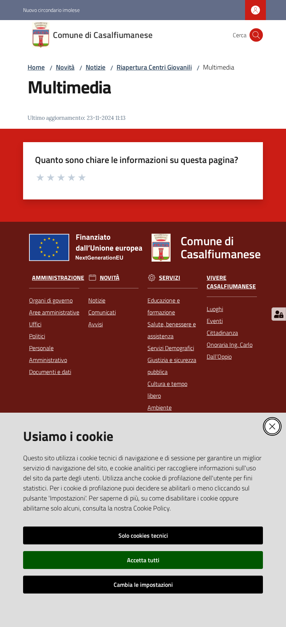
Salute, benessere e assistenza (171, 330)
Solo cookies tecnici (143, 535)
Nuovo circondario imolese (51, 10)
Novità (65, 67)
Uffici (35, 324)
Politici (37, 336)
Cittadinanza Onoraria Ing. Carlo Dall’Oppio (229, 344)
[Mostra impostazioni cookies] (278, 314)
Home (36, 67)
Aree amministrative (54, 312)
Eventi (215, 320)
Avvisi (95, 324)
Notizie (95, 67)
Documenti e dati (50, 371)
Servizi (169, 277)
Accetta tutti (143, 560)
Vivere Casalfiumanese (231, 282)
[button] (256, 35)
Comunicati (102, 312)
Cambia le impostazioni (143, 584)
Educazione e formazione (163, 306)
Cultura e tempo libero (167, 389)
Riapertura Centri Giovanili (154, 67)
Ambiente (159, 407)
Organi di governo (51, 300)
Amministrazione (58, 277)
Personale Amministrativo (48, 353)
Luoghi (215, 308)
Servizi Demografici (170, 347)
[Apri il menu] (10, 35)
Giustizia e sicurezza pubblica (171, 365)
